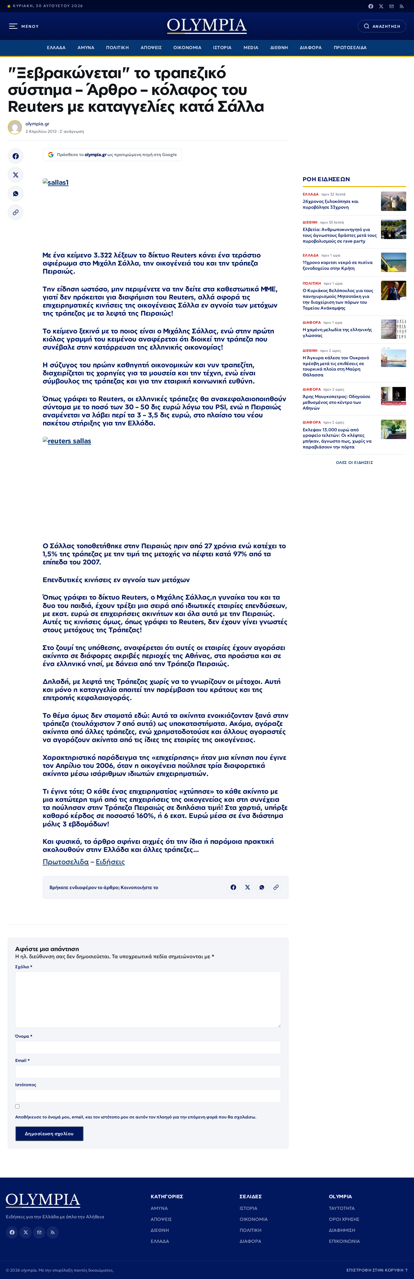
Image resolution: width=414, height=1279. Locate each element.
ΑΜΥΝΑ (86, 47)
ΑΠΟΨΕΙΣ (151, 47)
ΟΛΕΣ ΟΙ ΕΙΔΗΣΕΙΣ (354, 462)
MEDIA (251, 47)
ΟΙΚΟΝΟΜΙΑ (187, 47)
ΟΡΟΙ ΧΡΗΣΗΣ (344, 1219)
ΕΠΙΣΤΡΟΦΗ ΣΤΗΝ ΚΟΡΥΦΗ (377, 1270)
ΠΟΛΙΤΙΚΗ (117, 47)
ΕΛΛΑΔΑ (56, 47)
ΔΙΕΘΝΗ (279, 47)
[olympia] (207, 26)
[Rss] (401, 6)
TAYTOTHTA (342, 1208)
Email (22, 1060)
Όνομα (23, 1036)
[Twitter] (381, 6)
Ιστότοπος (25, 1084)
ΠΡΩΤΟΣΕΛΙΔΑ (350, 47)
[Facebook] (370, 6)
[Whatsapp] (15, 193)
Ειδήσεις (110, 861)
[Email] (391, 6)
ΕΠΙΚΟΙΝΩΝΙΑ (344, 1241)
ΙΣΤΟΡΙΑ (222, 47)
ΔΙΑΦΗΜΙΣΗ (342, 1230)
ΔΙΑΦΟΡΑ (311, 47)
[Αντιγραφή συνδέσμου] (15, 212)
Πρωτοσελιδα (66, 861)
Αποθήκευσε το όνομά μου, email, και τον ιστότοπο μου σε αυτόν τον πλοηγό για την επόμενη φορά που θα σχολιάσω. (135, 1117)
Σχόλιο (23, 967)
